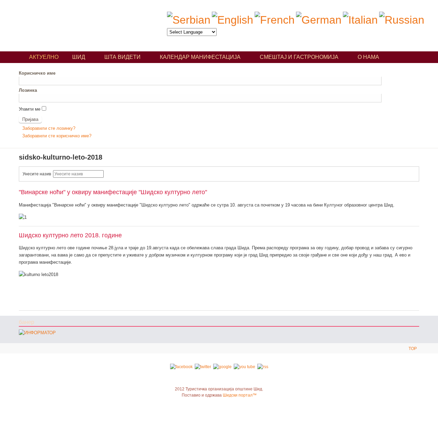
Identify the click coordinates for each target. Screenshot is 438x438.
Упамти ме (29, 109)
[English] (232, 19)
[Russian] (401, 19)
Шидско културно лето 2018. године (70, 235)
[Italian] (360, 19)
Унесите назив (38, 174)
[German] (319, 19)
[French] (275, 19)
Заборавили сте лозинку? (48, 128)
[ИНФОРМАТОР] (37, 332)
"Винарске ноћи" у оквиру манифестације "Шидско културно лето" (113, 192)
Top (413, 348)
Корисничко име (37, 73)
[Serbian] (188, 19)
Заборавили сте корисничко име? (56, 135)
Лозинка (28, 90)
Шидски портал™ (240, 395)
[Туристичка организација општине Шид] (81, 23)
